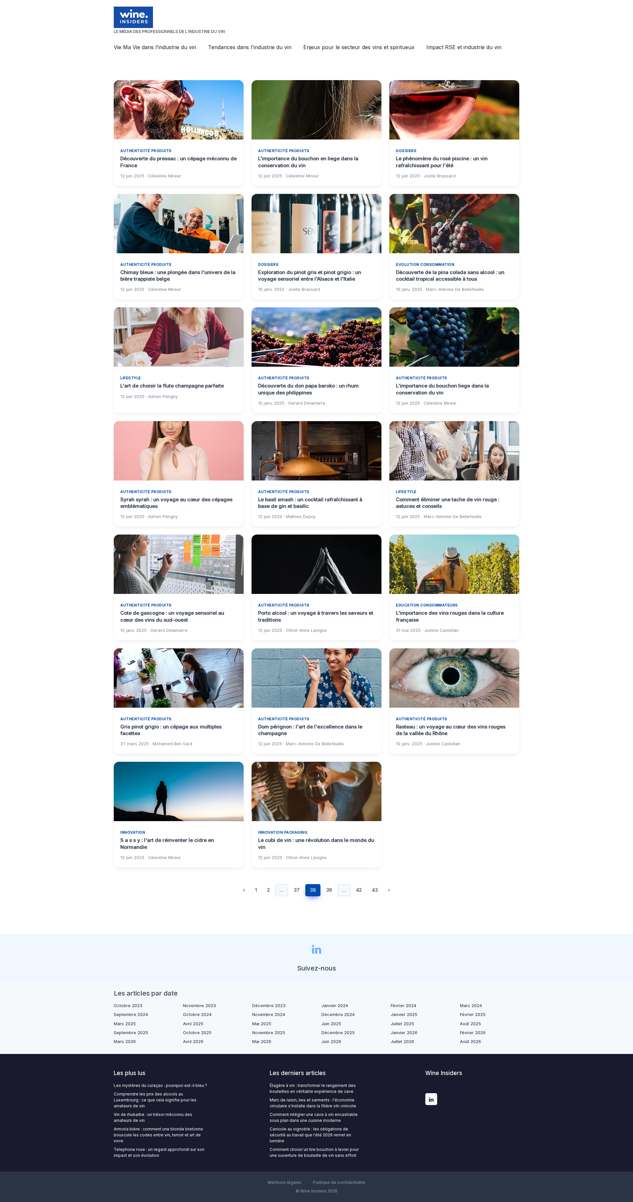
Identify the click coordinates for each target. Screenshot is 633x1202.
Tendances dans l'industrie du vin (249, 47)
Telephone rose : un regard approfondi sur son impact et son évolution (159, 1152)
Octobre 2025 (197, 1032)
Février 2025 (473, 1014)
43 (375, 890)
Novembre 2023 (199, 1005)
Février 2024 (403, 1005)
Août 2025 (470, 1023)
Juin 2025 (331, 1023)
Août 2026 (470, 1041)
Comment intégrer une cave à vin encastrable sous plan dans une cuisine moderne (314, 1117)
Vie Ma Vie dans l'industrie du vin (155, 47)
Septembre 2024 (131, 1014)
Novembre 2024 (268, 1014)
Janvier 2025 (404, 1014)
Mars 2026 (125, 1041)
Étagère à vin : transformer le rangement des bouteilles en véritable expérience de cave (313, 1088)
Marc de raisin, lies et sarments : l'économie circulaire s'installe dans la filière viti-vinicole (313, 1102)
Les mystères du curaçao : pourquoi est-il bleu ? (160, 1085)
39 (329, 890)
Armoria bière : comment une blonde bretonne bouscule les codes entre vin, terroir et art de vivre (158, 1134)
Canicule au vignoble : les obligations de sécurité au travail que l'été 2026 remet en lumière (310, 1134)
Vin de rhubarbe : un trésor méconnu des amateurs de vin (153, 1117)
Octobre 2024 (197, 1014)
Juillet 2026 (402, 1041)
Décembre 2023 (269, 1005)
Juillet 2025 (402, 1023)
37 (297, 890)
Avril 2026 (193, 1041)
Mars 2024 (471, 1005)
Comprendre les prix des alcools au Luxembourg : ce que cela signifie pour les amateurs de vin (155, 1100)
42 (359, 890)
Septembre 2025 (131, 1032)
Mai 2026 (261, 1041)
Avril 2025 (193, 1023)
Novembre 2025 (268, 1032)
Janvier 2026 (404, 1032)
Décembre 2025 (338, 1032)
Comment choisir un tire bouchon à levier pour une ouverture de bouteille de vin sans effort (314, 1152)
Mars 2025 (125, 1023)
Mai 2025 (261, 1023)
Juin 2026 (331, 1041)
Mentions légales (284, 1182)
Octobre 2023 (128, 1005)
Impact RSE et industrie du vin (463, 47)
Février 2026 (473, 1032)
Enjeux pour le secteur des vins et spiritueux (358, 47)
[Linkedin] (431, 1099)
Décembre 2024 (338, 1014)
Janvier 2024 (334, 1005)
